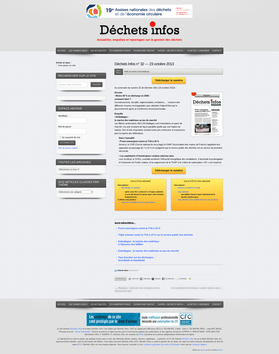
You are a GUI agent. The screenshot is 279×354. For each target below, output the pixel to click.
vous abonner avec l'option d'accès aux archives (198, 200)
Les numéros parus (120, 51)
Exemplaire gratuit (144, 51)
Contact (216, 51)
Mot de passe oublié (67, 148)
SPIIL (141, 334)
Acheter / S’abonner (198, 51)
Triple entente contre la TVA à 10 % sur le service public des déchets (155, 235)
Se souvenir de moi (70, 137)
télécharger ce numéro (130, 188)
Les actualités (98, 51)
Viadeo (158, 279)
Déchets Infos (76, 329)
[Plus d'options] (190, 279)
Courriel (182, 279)
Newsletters (134, 270)
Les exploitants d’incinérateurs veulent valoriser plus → (196, 288)
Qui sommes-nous (78, 51)
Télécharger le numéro (169, 80)
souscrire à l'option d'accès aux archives (138, 202)
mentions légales (199, 344)
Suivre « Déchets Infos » (171, 51)
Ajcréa (203, 350)
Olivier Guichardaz (139, 72)
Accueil (62, 51)
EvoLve (220, 350)
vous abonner (183, 192)
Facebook (169, 279)
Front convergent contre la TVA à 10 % (139, 228)
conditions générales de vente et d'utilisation (161, 344)
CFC (79, 344)
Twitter (135, 279)
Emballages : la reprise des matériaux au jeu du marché (148, 251)
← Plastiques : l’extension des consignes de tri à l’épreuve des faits (137, 289)
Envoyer (96, 84)
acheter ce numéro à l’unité (189, 188)
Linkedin (147, 279)
